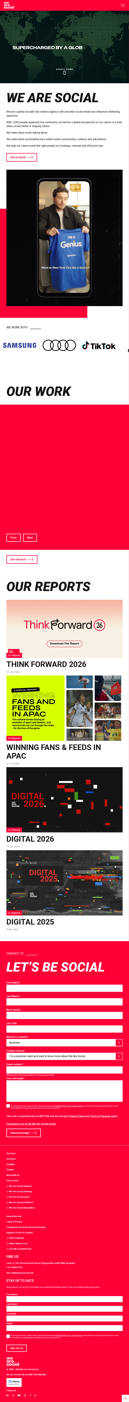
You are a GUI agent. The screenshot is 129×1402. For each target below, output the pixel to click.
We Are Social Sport (19, 1197)
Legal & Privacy (14, 1221)
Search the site (14, 1216)
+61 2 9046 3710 (14, 1267)
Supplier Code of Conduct (19, 1232)
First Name (13, 982)
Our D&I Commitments (20, 1249)
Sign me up (16, 1348)
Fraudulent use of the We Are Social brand (31, 1124)
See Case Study (16, 520)
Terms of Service (100, 1116)
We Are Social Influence (21, 1202)
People (10, 1169)
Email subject (14, 1064)
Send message (19, 1132)
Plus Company (16, 1238)
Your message (15, 1078)
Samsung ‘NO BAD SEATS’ (61, 488)
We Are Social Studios (20, 1186)
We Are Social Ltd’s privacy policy (69, 1106)
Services (10, 1153)
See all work (18, 559)
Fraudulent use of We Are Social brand (25, 1227)
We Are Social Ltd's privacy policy (69, 1335)
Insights (10, 1164)
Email (9, 1323)
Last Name (13, 996)
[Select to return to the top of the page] (9, 5)
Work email (13, 1009)
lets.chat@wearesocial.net (19, 1273)
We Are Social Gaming (20, 1191)
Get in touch (18, 157)
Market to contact (17, 1037)
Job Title (11, 1023)
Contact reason (15, 1050)
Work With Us (12, 1175)
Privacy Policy (76, 1116)
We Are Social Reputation (22, 1207)
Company (11, 1313)
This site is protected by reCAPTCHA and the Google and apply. (62, 1116)
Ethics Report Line (18, 1243)
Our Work (11, 1159)
